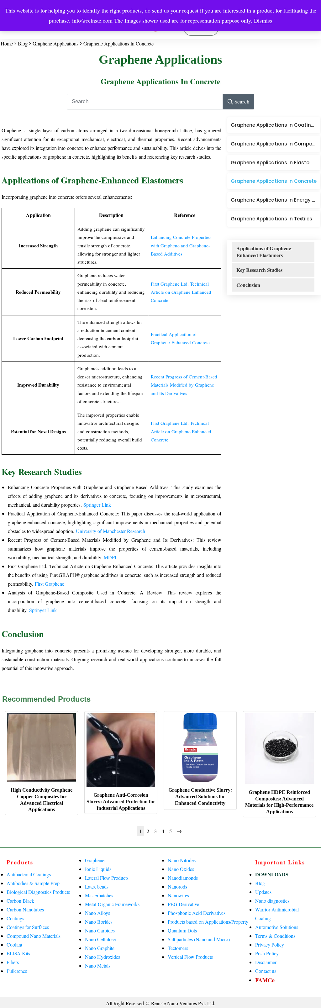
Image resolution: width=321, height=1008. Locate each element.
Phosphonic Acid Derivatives (196, 913)
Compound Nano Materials (34, 935)
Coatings (15, 918)
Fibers (13, 962)
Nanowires (178, 895)
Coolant (14, 944)
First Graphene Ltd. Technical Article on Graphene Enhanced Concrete (181, 292)
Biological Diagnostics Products (38, 892)
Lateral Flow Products (107, 877)
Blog (260, 883)
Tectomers (178, 948)
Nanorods (177, 886)
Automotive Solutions (276, 927)
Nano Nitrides (182, 860)
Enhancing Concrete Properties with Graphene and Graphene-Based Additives (181, 245)
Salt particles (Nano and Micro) (199, 939)
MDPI (110, 557)
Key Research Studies (259, 270)
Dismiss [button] (263, 20)
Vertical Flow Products (190, 956)
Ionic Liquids (98, 869)
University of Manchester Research (110, 531)
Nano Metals (97, 965)
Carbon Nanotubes (25, 909)
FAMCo (265, 980)
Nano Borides (99, 921)
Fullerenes (17, 971)
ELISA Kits (18, 953)
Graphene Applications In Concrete (160, 81)
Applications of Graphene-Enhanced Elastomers (264, 252)
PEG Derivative (183, 904)
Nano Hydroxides (102, 956)
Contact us (265, 971)
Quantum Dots (182, 930)
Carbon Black (20, 900)
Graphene (94, 860)
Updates (263, 892)
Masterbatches (99, 895)
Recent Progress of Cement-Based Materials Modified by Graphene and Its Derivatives (184, 384)
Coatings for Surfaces (28, 927)
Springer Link (97, 504)
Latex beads (96, 886)
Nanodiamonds (183, 877)
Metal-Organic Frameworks (112, 904)
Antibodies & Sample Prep (33, 883)
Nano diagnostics (272, 900)
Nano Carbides (100, 930)
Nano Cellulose (100, 939)
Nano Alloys (97, 913)
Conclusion (248, 285)
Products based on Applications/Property (208, 921)
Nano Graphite (99, 948)
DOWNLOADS (271, 874)
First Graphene (49, 583)
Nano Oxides (181, 869)
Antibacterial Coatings (29, 874)
